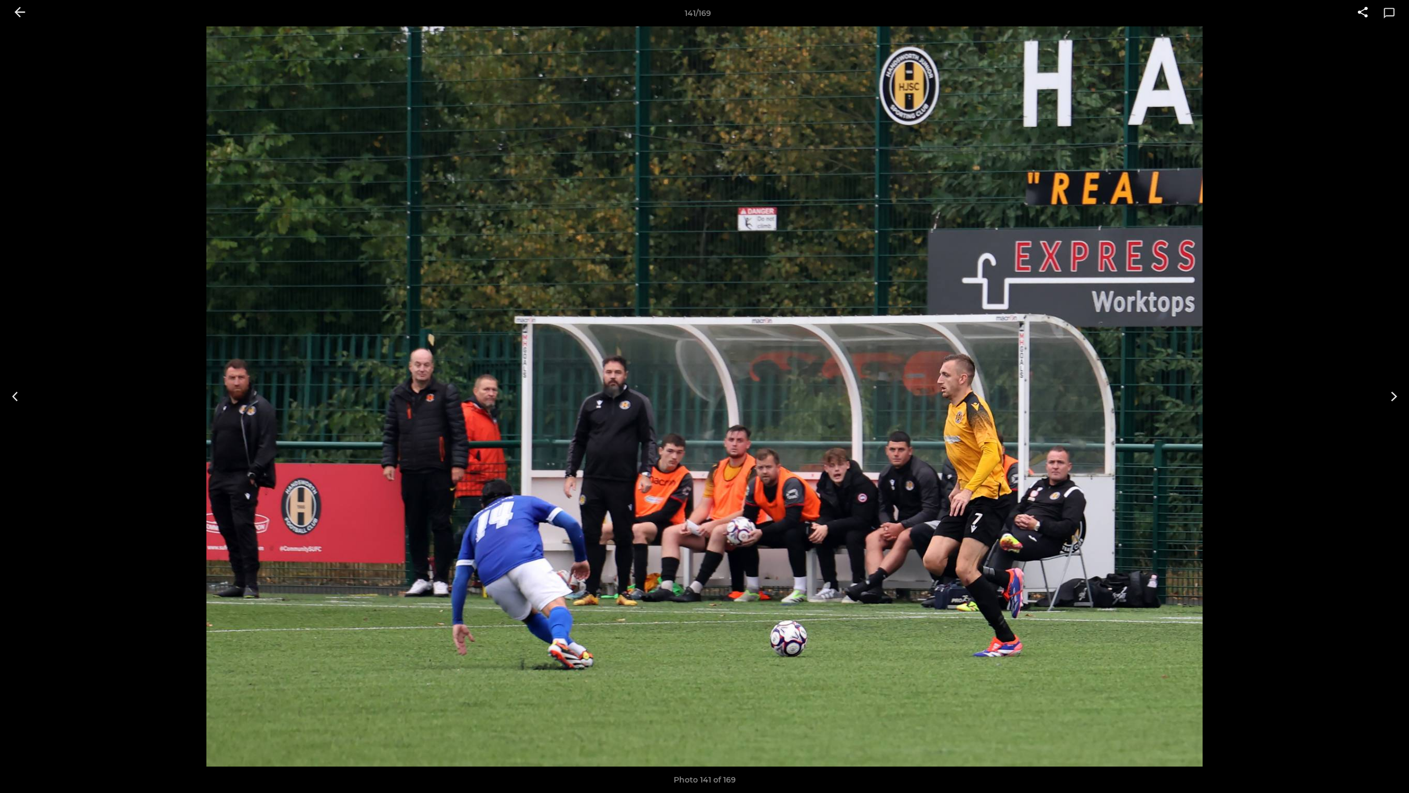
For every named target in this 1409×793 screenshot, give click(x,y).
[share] (1362, 13)
